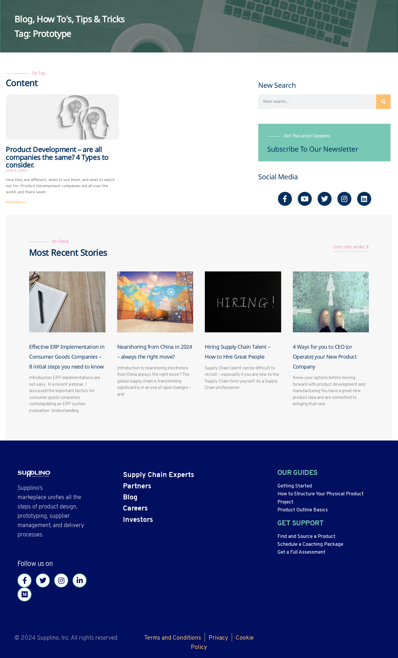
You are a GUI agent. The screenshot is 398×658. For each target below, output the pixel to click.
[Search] (383, 101)
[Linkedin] (364, 199)
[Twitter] (325, 199)
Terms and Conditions (172, 638)
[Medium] (24, 594)
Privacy (218, 638)
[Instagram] (344, 199)
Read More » (16, 202)
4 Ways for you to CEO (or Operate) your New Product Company (325, 356)
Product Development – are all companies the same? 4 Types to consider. (57, 156)
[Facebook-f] (285, 199)
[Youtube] (305, 199)
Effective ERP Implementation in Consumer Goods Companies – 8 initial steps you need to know (66, 356)
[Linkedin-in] (80, 580)
